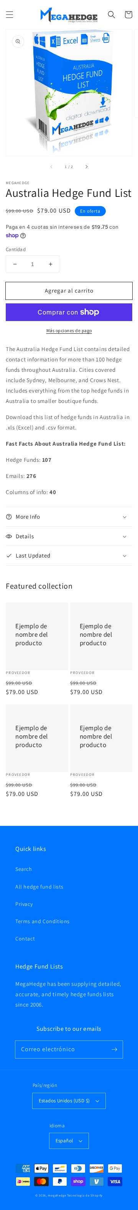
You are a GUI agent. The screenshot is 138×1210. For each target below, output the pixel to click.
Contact (25, 938)
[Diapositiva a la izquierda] (51, 166)
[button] (9, 14)
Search (23, 868)
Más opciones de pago (69, 330)
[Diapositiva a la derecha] (86, 166)
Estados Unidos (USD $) (64, 1100)
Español (64, 1140)
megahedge (57, 1195)
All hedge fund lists (39, 886)
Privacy (24, 903)
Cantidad (16, 249)
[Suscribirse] (114, 1049)
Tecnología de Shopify (85, 1195)
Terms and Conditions (42, 921)
